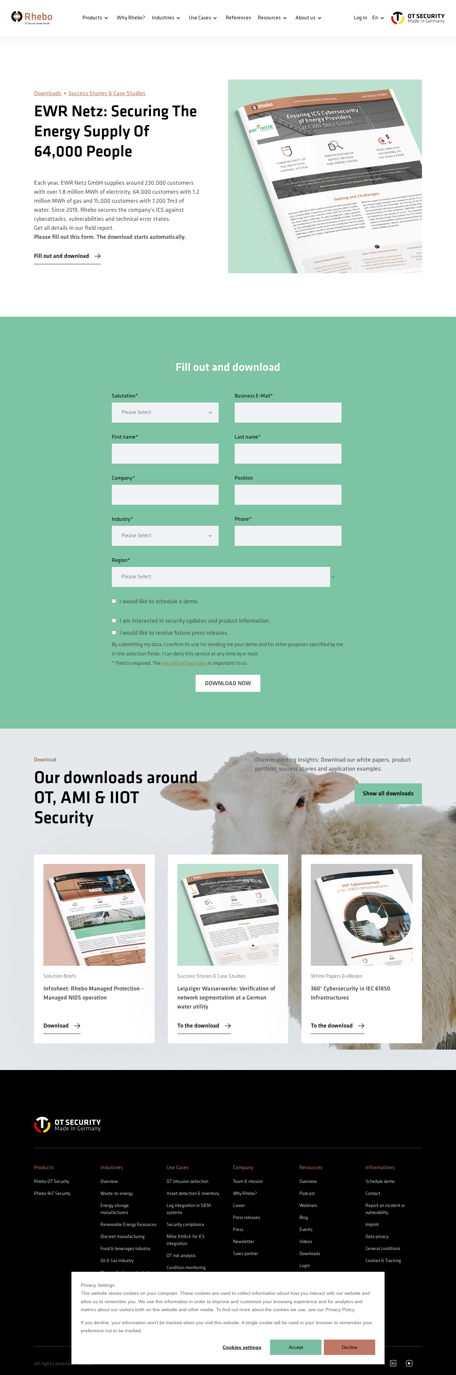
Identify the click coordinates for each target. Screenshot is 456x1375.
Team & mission (248, 1181)
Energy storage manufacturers (114, 1209)
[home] (31, 18)
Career (239, 1205)
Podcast (307, 1193)
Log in (360, 18)
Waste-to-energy (116, 1193)
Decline (350, 1347)
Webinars (308, 1205)
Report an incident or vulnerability (385, 1209)
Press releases (246, 1217)
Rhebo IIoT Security (52, 1193)
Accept (296, 1347)
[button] (96, 18)
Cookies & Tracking (383, 1260)
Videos (305, 1241)
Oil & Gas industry (117, 1260)
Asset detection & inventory (193, 1193)
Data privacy (377, 1236)
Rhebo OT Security (51, 1181)
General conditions (383, 1248)
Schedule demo (380, 1181)
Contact (373, 1193)
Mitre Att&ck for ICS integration (186, 1240)
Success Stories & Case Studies (107, 93)
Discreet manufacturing (122, 1236)
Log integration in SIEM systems (189, 1209)
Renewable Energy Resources (128, 1224)
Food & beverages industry (125, 1248)
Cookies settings (242, 1347)
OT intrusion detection (187, 1181)
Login (304, 1265)
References (238, 18)
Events (305, 1229)
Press (238, 1229)
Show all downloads (388, 793)
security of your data (184, 663)
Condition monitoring (186, 1267)
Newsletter (243, 1241)
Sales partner (245, 1253)
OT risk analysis (181, 1255)
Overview (109, 1181)
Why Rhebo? (245, 1193)
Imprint (372, 1224)
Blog (303, 1217)
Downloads (47, 93)
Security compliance (185, 1224)
